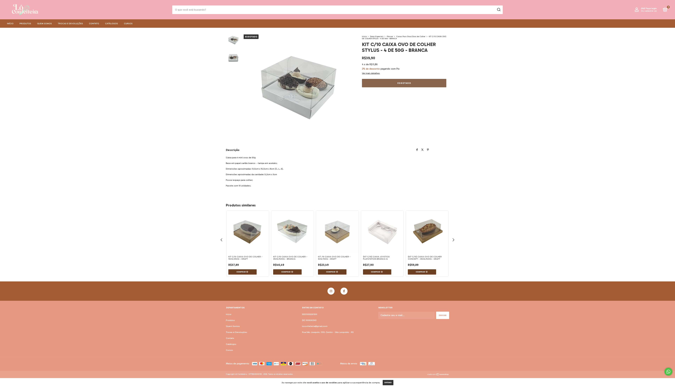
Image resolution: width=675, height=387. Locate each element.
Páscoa (390, 36)
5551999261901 (309, 314)
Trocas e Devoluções (70, 23)
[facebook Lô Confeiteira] (344, 291)
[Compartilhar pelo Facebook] (417, 149)
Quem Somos (44, 23)
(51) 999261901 (309, 320)
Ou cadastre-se (649, 11)
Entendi (388, 383)
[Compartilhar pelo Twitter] (422, 149)
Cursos (128, 23)
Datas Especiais (376, 36)
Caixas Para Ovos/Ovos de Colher (410, 36)
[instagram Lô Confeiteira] (331, 291)
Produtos (25, 23)
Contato (94, 23)
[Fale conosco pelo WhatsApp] (668, 372)
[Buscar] (499, 9)
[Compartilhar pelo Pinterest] (428, 149)
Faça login (651, 8)
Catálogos (111, 23)
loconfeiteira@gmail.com (314, 326)
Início (10, 23)
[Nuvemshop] (438, 374)
